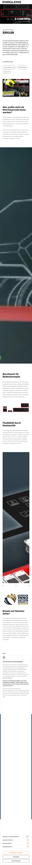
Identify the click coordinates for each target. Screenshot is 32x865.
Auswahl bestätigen (16, 860)
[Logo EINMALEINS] (12, 2)
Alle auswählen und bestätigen (16, 852)
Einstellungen (16, 856)
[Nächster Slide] (27, 586)
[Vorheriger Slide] (5, 586)
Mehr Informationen (7, 677)
